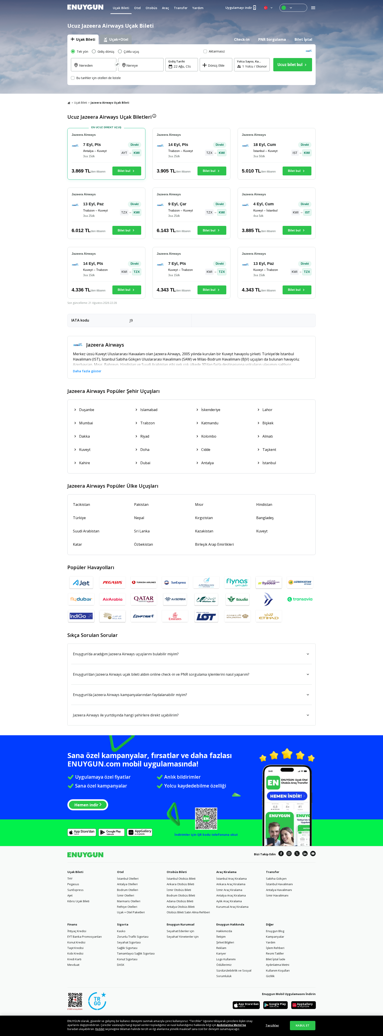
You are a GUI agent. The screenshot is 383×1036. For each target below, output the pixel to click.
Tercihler (272, 1025)
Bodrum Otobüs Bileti (181, 895)
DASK (120, 965)
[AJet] (81, 582)
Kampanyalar (275, 937)
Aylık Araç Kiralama (229, 901)
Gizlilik (270, 976)
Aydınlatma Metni (277, 965)
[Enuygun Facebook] (281, 854)
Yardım (270, 942)
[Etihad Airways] (269, 616)
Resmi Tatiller (275, 953)
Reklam (221, 948)
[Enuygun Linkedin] (305, 854)
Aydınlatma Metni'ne (231, 1025)
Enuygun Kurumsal (180, 924)
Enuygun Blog (275, 931)
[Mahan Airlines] (206, 599)
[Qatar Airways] (144, 599)
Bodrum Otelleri (127, 890)
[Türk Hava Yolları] (144, 582)
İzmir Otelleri (125, 895)
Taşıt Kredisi (75, 948)
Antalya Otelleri (127, 884)
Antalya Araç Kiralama (231, 895)
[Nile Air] (112, 616)
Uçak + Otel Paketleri (131, 912)
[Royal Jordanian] (237, 616)
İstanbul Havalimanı (279, 884)
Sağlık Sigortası (127, 948)
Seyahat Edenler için (180, 931)
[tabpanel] (191, 64)
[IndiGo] (81, 616)
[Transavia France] (300, 599)
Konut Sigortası (127, 959)
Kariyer (221, 953)
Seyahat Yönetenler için (183, 937)
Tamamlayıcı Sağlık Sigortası (136, 953)
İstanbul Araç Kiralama (231, 879)
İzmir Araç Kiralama (229, 890)
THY (69, 879)
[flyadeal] (269, 582)
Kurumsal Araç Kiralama (232, 907)
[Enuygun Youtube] (313, 854)
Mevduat (73, 965)
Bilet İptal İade (275, 959)
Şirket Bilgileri (225, 942)
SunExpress (75, 890)
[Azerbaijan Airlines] (206, 582)
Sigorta (122, 924)
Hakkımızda (224, 931)
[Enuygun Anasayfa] (85, 7)
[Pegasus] (112, 582)
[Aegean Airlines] (269, 599)
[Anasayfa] (68, 102)
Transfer (272, 872)
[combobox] (96, 68)
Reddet (99, 1029)
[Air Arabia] (112, 599)
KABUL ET (302, 1025)
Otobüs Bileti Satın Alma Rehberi (188, 912)
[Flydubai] (81, 599)
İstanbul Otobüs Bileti (181, 879)
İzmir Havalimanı (277, 895)
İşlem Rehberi (275, 948)
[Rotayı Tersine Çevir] (117, 65)
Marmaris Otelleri (128, 901)
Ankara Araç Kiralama (230, 884)
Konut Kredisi (76, 942)
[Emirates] (175, 616)
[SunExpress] (175, 582)
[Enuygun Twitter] (297, 854)
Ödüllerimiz (224, 965)
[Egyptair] (144, 616)
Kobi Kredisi (75, 953)
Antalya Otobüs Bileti (181, 907)
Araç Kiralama (226, 872)
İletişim (221, 937)
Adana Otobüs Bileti (180, 901)
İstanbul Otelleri (128, 879)
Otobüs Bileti (177, 872)
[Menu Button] (293, 8)
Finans (72, 924)
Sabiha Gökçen (276, 879)
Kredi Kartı (74, 959)
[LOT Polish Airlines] (206, 616)
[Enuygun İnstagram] (289, 854)
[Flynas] (237, 582)
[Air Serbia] (175, 599)
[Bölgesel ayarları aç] (268, 8)
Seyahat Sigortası (129, 942)
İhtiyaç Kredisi (76, 931)
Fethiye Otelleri (127, 907)
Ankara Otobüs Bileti (180, 884)
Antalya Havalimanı (279, 890)
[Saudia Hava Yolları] (237, 599)
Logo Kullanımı (226, 959)
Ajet (69, 895)
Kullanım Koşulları (278, 970)
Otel (120, 872)
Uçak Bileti (80, 102)
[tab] (83, 39)
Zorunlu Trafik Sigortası (133, 937)
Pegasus (73, 884)
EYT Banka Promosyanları (84, 937)
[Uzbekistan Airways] (300, 582)
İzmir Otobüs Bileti (179, 890)
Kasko (121, 931)
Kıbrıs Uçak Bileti (78, 901)
